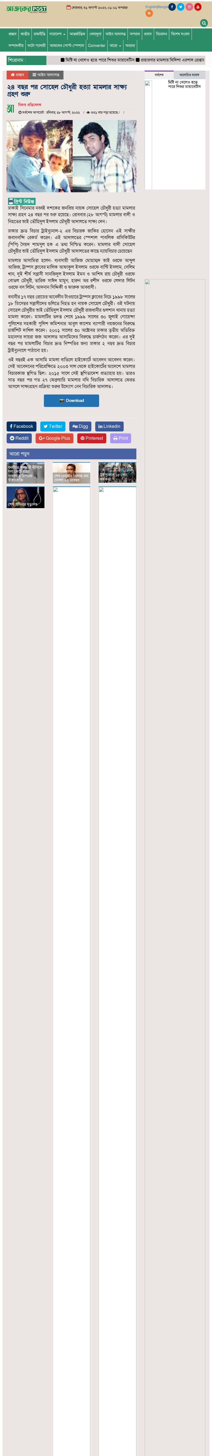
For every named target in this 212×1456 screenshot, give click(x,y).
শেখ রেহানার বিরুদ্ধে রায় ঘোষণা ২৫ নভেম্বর (71, 478)
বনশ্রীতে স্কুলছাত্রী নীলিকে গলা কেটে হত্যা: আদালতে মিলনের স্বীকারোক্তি (25, 474)
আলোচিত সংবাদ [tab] (189, 75)
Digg (83, 426)
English (151, 7)
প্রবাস (148, 34)
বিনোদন (161, 34)
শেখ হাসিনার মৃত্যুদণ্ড (22, 504)
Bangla (163, 7)
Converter (96, 45)
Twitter (55, 426)
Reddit (21, 438)
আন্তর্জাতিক (77, 34)
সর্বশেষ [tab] (159, 75)
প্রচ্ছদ (13, 34)
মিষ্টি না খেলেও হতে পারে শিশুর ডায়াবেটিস (91, 60)
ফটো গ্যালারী (37, 45)
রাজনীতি (39, 34)
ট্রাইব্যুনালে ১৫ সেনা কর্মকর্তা (113, 477)
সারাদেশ (56, 34)
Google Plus (57, 438)
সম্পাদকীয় (16, 45)
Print (123, 438)
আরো (114, 45)
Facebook (22, 426)
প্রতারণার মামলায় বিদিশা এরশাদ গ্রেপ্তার (164, 60)
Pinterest (93, 438)
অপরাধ (135, 34)
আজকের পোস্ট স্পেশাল (67, 45)
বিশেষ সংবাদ (180, 34)
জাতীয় (25, 34)
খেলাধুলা (95, 34)
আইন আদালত (115, 34)
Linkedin (111, 426)
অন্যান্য (130, 45)
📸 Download (71, 400)
